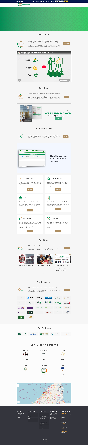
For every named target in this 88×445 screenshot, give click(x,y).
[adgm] (30, 298)
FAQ (29, 420)
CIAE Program (42, 425)
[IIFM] (44, 334)
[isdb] (48, 302)
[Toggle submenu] (38, 6)
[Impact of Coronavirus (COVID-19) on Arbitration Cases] (26, 259)
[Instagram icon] (46, 441)
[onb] (39, 307)
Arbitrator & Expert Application (43, 419)
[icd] (21, 317)
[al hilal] (67, 307)
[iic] (39, 302)
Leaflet (65, 403)
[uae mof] (21, 298)
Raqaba (63, 375)
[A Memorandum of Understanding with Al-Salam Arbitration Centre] (45, 259)
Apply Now (30, 189)
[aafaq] (67, 312)
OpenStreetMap (69, 403)
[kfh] (57, 302)
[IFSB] (33, 334)
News (29, 418)
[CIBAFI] (66, 334)
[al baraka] (67, 302)
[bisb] (30, 307)
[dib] (30, 312)
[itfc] (67, 298)
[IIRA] (55, 334)
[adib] (48, 298)
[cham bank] (48, 312)
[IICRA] (24, 6)
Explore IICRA (66, 43)
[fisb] (57, 298)
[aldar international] (30, 317)
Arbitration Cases (43, 413)
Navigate (65, 136)
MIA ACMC (25, 360)
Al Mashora (25, 375)
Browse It (66, 96)
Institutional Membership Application (44, 423)
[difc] (39, 298)
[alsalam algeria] (30, 302)
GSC (44, 360)
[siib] (57, 312)
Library (29, 416)
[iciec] (48, 307)
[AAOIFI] (22, 334)
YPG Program (42, 428)
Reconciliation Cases (43, 416)
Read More (67, 247)
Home (29, 413)
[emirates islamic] (21, 312)
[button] (44, 392)
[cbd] (57, 307)
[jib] (21, 302)
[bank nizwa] (21, 307)
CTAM (62, 360)
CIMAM (44, 375)
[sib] (39, 312)
